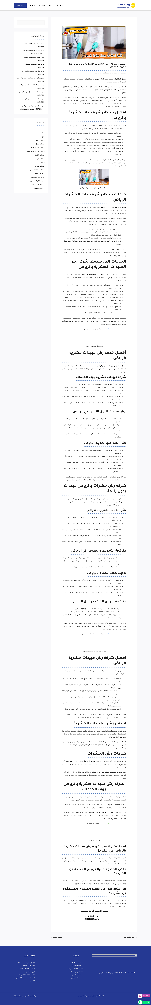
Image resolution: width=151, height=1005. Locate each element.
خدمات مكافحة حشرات (36, 170)
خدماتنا (50, 5)
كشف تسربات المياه (37, 185)
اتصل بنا (33, 5)
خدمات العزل (40, 144)
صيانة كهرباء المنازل (37, 181)
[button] (20, 5)
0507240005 (89, 916)
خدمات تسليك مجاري (36, 148)
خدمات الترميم (39, 140)
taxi (43, 129)
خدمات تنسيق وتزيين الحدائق (34, 151)
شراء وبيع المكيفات (37, 177)
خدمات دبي (40, 159)
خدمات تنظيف (39, 155)
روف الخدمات (39, 174)
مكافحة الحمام (39, 188)
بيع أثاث (41, 137)
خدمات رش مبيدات (118, 73)
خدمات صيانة (39, 166)
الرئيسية (60, 5)
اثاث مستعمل (39, 133)
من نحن (42, 5)
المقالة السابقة (130, 937)
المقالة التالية (56, 937)
